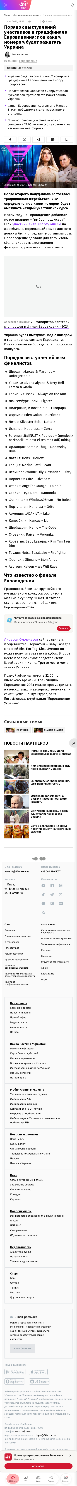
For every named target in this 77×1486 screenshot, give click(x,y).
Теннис (14, 1287)
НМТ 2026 (15, 1225)
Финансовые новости (23, 1148)
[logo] (23, 5)
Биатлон (15, 1292)
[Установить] (38, 1461)
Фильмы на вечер (20, 1189)
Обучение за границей (23, 1235)
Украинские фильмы (22, 1184)
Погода (14, 1032)
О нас (7, 924)
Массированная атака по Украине (30, 1068)
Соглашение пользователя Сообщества (56, 931)
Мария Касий (20, 54)
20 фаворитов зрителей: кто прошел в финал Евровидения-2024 (37, 324)
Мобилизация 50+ (20, 1099)
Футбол (14, 1282)
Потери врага (18, 1077)
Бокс (13, 1278)
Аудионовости (18, 1027)
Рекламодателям (13, 954)
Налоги (14, 1158)
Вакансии (46, 956)
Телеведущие (11, 948)
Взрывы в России (20, 1072)
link (43, 885)
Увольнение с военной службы (28, 1094)
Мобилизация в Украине (27, 1089)
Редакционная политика (17, 936)
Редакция (9, 930)
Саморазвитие (18, 1230)
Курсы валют (17, 1143)
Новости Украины (20, 1012)
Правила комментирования (56, 938)
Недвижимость (20, 1247)
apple (39, 1372)
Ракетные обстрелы (21, 1048)
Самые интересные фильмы (26, 1179)
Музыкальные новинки (26, 15)
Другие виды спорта (22, 1297)
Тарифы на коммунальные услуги (30, 1153)
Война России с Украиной (27, 1044)
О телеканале (11, 942)
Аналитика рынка (20, 1251)
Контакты (46, 950)
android (14, 1372)
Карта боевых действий (24, 1053)
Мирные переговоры (22, 1058)
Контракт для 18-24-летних (26, 1108)
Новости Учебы (21, 1211)
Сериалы (15, 1199)
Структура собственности (55, 962)
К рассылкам (22, 1348)
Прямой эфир (18, 1017)
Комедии (15, 1194)
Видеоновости (18, 1022)
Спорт (14, 1273)
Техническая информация (55, 944)
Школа (14, 1220)
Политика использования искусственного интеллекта (19, 975)
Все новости (18, 1003)
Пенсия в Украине (21, 1163)
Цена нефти (17, 1139)
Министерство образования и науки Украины (37, 1215)
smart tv (14, 1382)
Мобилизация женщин (23, 1104)
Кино (13, 1175)
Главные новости (20, 1007)
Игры (44, 980)
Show (7, 15)
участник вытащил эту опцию (37, 224)
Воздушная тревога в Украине (28, 1063)
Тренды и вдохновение (23, 1261)
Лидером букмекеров (21, 639)
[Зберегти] (67, 139)
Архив (44, 968)
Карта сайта (47, 974)
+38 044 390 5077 (51, 871)
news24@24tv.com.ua (16, 871)
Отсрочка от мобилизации (25, 1113)
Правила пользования (16, 960)
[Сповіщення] (72, 5)
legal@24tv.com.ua (46, 1435)
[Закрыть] (70, 1455)
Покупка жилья (19, 1256)
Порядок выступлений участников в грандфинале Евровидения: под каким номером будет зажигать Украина (57, 15)
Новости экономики (24, 1134)
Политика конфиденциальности (16, 966)
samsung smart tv (39, 1382)
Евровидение (28, 61)
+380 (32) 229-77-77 (25, 1431)
